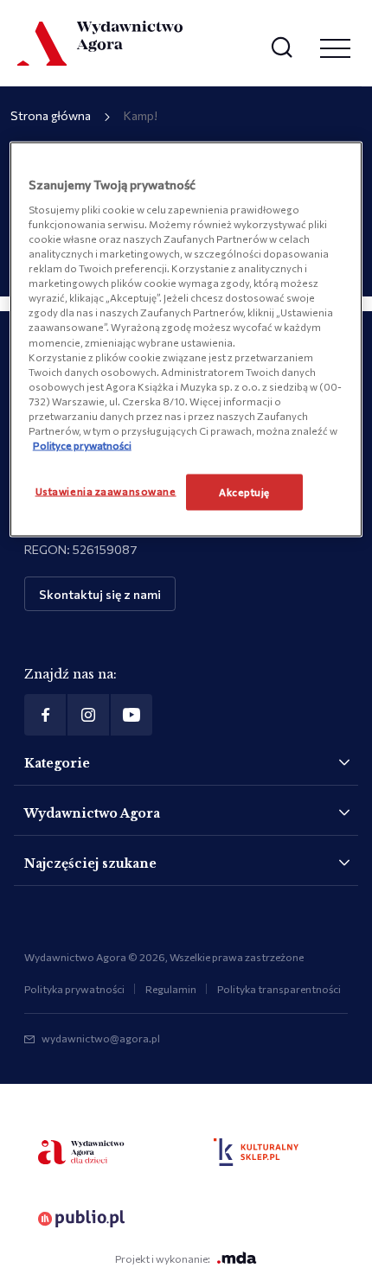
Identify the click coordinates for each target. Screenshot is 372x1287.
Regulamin (170, 989)
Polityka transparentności (279, 989)
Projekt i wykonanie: (162, 1258)
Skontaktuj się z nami (100, 594)
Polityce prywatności (82, 444)
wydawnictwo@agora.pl (101, 1038)
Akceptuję (244, 492)
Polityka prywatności (74, 989)
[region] (186, 340)
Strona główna (50, 115)
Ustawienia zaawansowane (105, 491)
